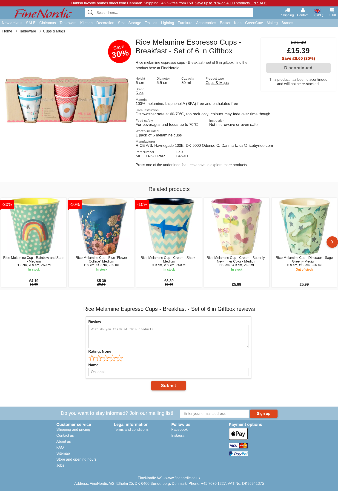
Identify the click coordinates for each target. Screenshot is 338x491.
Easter (225, 23)
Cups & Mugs (217, 82)
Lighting (167, 23)
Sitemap (63, 453)
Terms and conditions (131, 429)
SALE (31, 23)
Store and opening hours (76, 459)
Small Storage (129, 23)
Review (94, 322)
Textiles (151, 23)
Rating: (99, 351)
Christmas (47, 23)
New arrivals (12, 23)
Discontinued (298, 67)
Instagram (179, 435)
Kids (237, 23)
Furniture (185, 23)
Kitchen (86, 23)
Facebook (179, 429)
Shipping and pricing (73, 429)
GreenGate (254, 23)
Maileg (272, 23)
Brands (287, 23)
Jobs (60, 465)
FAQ (60, 447)
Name (93, 365)
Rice (139, 93)
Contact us (65, 435)
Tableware (68, 23)
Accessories (206, 23)
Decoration (105, 23)
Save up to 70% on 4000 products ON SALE (231, 3)
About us (63, 441)
